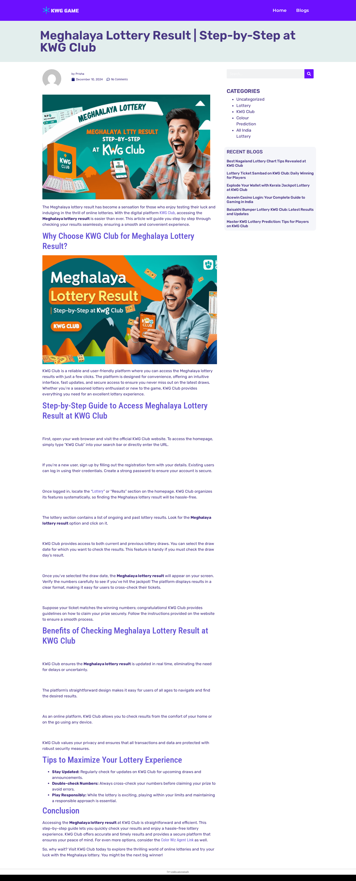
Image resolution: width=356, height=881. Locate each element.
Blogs (302, 10)
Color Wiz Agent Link (177, 840)
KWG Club (167, 213)
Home (279, 10)
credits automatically (180, 872)
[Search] (309, 73)
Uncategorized (250, 99)
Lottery (97, 491)
